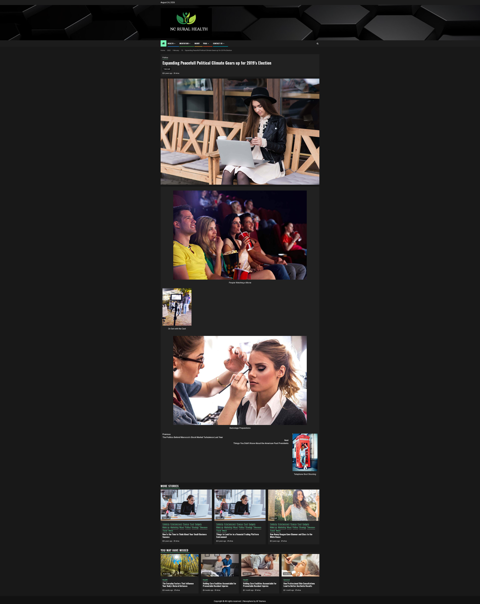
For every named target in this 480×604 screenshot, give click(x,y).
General (287, 580)
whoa (177, 73)
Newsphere (248, 601)
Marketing (174, 527)
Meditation (184, 43)
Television (204, 527)
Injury (197, 43)
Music (182, 527)
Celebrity (166, 524)
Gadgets (198, 524)
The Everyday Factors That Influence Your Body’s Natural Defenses (178, 585)
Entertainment (176, 524)
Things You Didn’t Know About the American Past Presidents (260, 441)
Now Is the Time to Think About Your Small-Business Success (184, 535)
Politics (165, 58)
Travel (164, 531)
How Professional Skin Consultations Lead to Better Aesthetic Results (299, 585)
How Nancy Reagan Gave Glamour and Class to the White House (291, 535)
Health (171, 43)
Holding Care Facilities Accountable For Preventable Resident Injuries (219, 585)
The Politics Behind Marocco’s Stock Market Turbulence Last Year (192, 435)
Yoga (205, 43)
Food (192, 524)
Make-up (166, 527)
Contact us (217, 43)
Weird (170, 531)
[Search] (317, 43)
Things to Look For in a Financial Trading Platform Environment (237, 535)
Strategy (195, 527)
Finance (186, 524)
